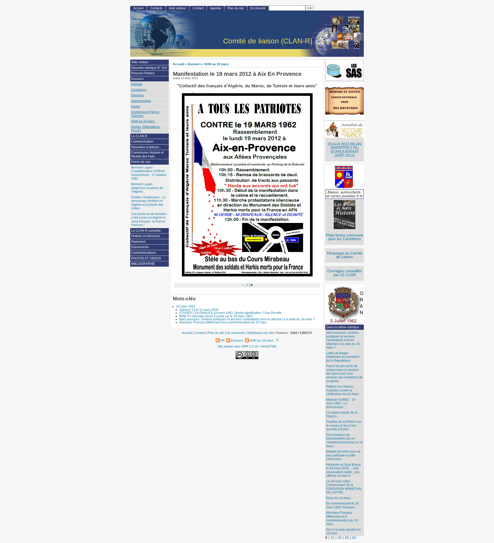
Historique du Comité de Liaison (344, 255)
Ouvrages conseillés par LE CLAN (344, 273)
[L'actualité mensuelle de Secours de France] (344, 130)
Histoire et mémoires (145, 236)
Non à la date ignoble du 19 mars (343, 531)
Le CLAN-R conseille (146, 230)
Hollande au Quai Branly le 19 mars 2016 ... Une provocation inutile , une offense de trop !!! (343, 470)
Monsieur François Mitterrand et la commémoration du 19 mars (223, 322)
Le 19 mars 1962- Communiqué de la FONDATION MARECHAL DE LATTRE (344, 487)
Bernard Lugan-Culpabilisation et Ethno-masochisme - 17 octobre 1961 (148, 173)
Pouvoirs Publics (143, 73)
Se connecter (235, 332)
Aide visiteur (177, 8)
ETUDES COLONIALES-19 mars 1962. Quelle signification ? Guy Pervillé (230, 313)
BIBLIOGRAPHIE (143, 264)
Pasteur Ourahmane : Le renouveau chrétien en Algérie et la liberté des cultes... (148, 202)
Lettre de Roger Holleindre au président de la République (342, 356)
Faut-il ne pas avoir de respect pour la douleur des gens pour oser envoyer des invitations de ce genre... (344, 373)
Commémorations (143, 253)
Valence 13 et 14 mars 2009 (198, 310)
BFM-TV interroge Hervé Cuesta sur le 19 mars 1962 (216, 316)
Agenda (215, 8)
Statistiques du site (260, 332)
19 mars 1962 (185, 306)
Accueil (178, 64)
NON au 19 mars (217, 64)
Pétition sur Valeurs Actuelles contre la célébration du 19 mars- (342, 390)
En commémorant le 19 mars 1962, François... (342, 505)
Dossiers (194, 64)
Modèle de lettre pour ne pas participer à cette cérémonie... (343, 455)
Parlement (138, 242)
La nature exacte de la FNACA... (341, 414)
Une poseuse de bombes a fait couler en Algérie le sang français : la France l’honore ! (148, 219)
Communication (142, 141)
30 (340, 538)
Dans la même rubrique (342, 327)
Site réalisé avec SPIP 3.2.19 (237, 346)
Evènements (140, 247)
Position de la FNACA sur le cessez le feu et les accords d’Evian (343, 425)
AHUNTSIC (269, 346)
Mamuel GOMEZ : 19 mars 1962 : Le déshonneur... (340, 403)
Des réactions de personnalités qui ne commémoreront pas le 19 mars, (344, 440)
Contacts (156, 8)
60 (354, 538)
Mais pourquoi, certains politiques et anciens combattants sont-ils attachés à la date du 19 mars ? (247, 319)
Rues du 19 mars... (339, 498)
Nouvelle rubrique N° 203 (149, 68)
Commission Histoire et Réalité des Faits (147, 154)
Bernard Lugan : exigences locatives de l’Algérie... (147, 187)
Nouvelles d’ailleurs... (146, 147)
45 (347, 538)
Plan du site (235, 8)
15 (332, 538)
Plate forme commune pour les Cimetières (344, 237)
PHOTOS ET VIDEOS (146, 258)
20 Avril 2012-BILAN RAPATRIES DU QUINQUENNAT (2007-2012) (344, 149)
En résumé (258, 8)
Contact (198, 8)
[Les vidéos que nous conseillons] (344, 215)
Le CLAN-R (139, 136)
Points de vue (140, 162)
